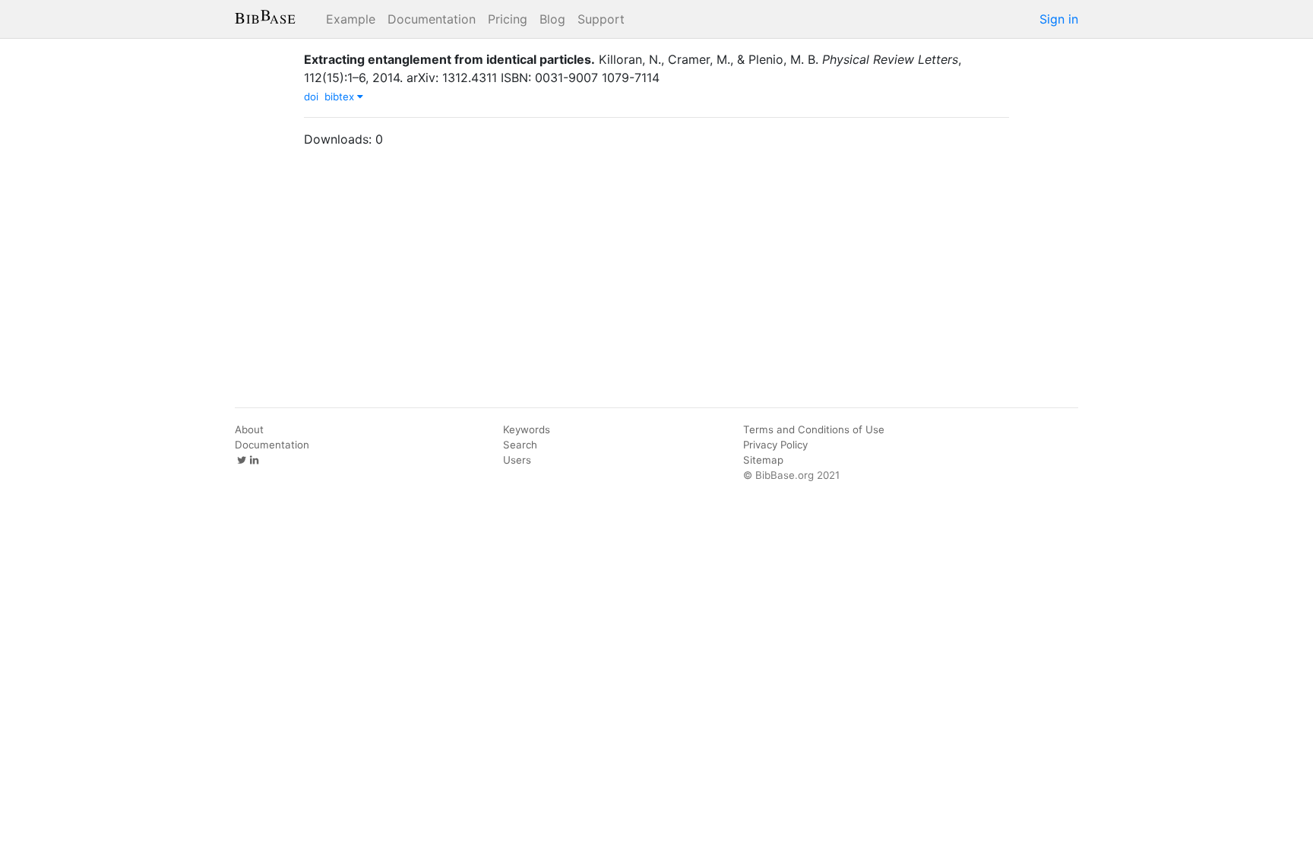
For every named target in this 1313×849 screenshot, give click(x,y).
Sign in (1058, 19)
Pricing (507, 19)
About (249, 429)
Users (517, 460)
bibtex (340, 96)
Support (601, 19)
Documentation (432, 19)
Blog (552, 19)
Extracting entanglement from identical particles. (449, 59)
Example (350, 19)
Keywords (526, 429)
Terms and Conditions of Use (813, 429)
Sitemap (763, 460)
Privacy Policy (775, 445)
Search (520, 445)
